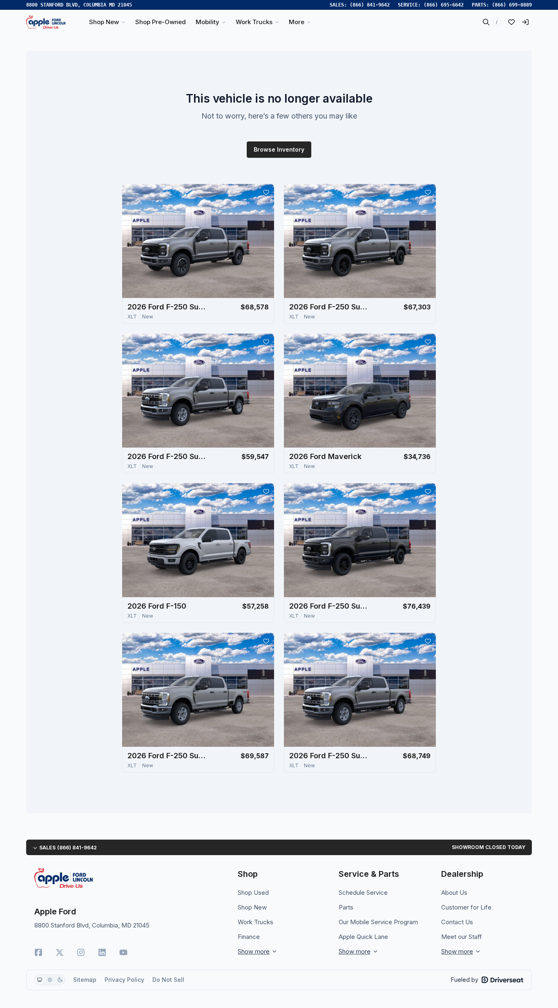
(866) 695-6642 (444, 5)
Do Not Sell (168, 979)
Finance (249, 937)
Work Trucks (255, 922)
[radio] (40, 980)
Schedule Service (363, 892)
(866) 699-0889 (512, 5)
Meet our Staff (461, 937)
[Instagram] (81, 952)
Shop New (252, 907)
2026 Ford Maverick (325, 456)
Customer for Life (466, 907)
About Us (454, 892)
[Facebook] (38, 952)
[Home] (45, 22)
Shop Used (253, 892)
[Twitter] (60, 952)
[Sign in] (525, 22)
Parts (346, 907)
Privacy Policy (124, 979)
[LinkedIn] (102, 952)
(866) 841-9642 (370, 5)
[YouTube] (123, 952)
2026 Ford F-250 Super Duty (168, 306)
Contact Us (457, 922)
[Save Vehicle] (266, 192)
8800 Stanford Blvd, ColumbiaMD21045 (79, 5)
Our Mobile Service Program (378, 922)
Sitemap (84, 979)
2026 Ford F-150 (156, 606)
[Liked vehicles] (511, 22)
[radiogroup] (50, 980)
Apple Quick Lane (363, 937)
